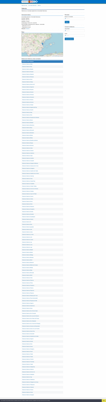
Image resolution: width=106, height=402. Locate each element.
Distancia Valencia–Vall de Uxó (28, 372)
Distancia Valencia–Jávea (27, 232)
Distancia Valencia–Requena (28, 293)
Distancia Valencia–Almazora (28, 97)
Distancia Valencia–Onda (27, 277)
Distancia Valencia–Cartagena (28, 168)
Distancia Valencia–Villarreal (28, 387)
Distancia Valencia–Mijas (27, 270)
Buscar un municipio (69, 16)
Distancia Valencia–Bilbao (27, 137)
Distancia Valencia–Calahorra (28, 153)
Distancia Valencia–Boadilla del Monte (30, 140)
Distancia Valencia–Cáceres (27, 150)
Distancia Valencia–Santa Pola (28, 331)
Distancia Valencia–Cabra (27, 148)
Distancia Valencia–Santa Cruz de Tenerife (30, 328)
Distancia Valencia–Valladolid (28, 374)
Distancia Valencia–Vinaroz (27, 389)
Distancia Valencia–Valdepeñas (28, 366)
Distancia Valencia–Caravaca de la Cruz (30, 165)
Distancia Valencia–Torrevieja (28, 361)
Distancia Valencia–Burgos (27, 143)
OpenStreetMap (57, 55)
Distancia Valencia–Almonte (27, 102)
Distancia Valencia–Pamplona (28, 285)
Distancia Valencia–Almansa (28, 94)
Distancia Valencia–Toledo (27, 354)
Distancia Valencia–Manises (27, 257)
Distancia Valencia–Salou (27, 308)
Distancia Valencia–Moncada (28, 272)
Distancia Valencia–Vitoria (27, 392)
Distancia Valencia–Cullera (27, 199)
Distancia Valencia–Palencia (28, 280)
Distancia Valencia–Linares (27, 239)
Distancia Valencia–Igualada (28, 227)
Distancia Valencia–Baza (27, 127)
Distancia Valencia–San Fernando (29, 313)
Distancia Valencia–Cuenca (27, 196)
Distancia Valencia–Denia (27, 201)
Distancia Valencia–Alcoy (27, 79)
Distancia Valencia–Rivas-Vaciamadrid (30, 298)
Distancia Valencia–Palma (27, 282)
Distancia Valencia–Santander (28, 333)
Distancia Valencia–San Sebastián (29, 321)
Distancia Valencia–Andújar (27, 104)
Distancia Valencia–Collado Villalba (29, 186)
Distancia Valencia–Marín (27, 260)
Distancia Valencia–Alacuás (27, 71)
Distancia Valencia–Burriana (28, 145)
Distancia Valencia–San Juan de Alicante (30, 316)
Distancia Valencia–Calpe (27, 155)
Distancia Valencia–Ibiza (27, 224)
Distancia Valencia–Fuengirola (28, 209)
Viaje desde (67, 28)
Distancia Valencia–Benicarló (28, 130)
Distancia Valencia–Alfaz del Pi (28, 84)
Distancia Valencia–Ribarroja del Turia (30, 295)
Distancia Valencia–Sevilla (27, 341)
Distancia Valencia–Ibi (26, 221)
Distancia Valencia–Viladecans (28, 379)
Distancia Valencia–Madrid (27, 249)
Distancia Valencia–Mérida (27, 267)
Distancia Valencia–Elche (27, 204)
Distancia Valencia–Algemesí (28, 87)
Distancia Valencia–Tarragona (28, 349)
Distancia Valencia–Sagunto (28, 303)
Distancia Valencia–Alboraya (28, 76)
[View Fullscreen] (23, 38)
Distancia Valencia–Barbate (27, 122)
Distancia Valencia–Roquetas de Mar (29, 300)
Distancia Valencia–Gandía (27, 211)
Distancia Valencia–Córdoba (28, 191)
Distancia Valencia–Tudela (27, 364)
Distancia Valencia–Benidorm (28, 132)
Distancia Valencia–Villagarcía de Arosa (30, 382)
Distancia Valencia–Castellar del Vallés (30, 171)
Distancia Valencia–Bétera (27, 135)
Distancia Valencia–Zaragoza (28, 394)
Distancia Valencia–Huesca (27, 219)
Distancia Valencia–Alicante (27, 89)
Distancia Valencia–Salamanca (28, 305)
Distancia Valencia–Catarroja (28, 176)
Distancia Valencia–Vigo (27, 377)
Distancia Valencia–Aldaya (27, 81)
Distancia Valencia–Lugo (27, 247)
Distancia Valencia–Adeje (27, 64)
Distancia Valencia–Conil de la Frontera (30, 188)
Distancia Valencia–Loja (27, 242)
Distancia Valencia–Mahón (27, 252)
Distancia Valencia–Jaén (27, 229)
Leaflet (53, 55)
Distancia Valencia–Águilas (27, 69)
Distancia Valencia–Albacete (28, 74)
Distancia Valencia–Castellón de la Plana (30, 173)
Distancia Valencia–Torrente (27, 359)
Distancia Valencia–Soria (27, 344)
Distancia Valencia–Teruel (27, 351)
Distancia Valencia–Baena (27, 120)
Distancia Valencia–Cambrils (28, 158)
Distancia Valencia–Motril (27, 275)
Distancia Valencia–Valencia (28, 369)
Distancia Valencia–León (27, 237)
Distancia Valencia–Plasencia (28, 290)
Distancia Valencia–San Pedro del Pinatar (30, 318)
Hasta (66, 33)
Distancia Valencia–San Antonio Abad (29, 310)
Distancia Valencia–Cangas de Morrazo (30, 163)
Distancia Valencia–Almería (27, 99)
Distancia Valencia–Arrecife (27, 109)
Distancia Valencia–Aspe (27, 112)
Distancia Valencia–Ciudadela (28, 183)
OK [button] (103, 400)
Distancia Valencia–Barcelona (28, 125)
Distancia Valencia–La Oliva (28, 234)
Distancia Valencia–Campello (28, 160)
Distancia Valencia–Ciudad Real (28, 181)
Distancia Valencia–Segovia (27, 338)
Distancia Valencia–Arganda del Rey (29, 107)
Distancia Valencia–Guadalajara (28, 216)
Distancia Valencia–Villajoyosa (28, 384)
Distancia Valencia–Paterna (27, 288)
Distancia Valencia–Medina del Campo (30, 265)
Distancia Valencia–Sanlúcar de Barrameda (31, 326)
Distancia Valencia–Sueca (27, 346)
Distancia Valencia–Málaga (27, 254)
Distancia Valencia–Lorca (27, 244)
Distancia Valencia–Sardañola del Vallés (30, 336)
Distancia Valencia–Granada (28, 214)
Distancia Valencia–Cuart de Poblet (29, 193)
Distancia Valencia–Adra (27, 66)
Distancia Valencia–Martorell (28, 262)
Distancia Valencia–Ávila (27, 115)
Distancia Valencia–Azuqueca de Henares (30, 117)
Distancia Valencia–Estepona (28, 206)
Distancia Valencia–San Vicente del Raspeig (31, 323)
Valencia (27, 28)
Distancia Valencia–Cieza (27, 178)
